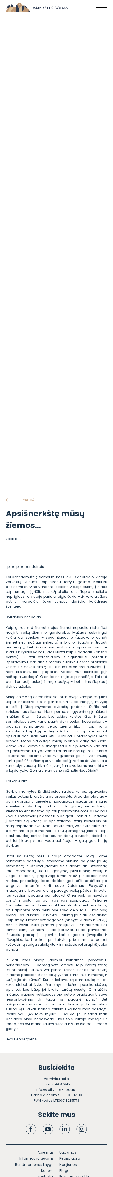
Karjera (47, 1170)
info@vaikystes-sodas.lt (57, 1089)
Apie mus (46, 1152)
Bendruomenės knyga (34, 1164)
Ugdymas (67, 1152)
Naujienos (68, 1164)
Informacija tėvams (36, 1158)
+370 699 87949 (56, 1084)
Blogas (65, 1170)
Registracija (69, 1158)
